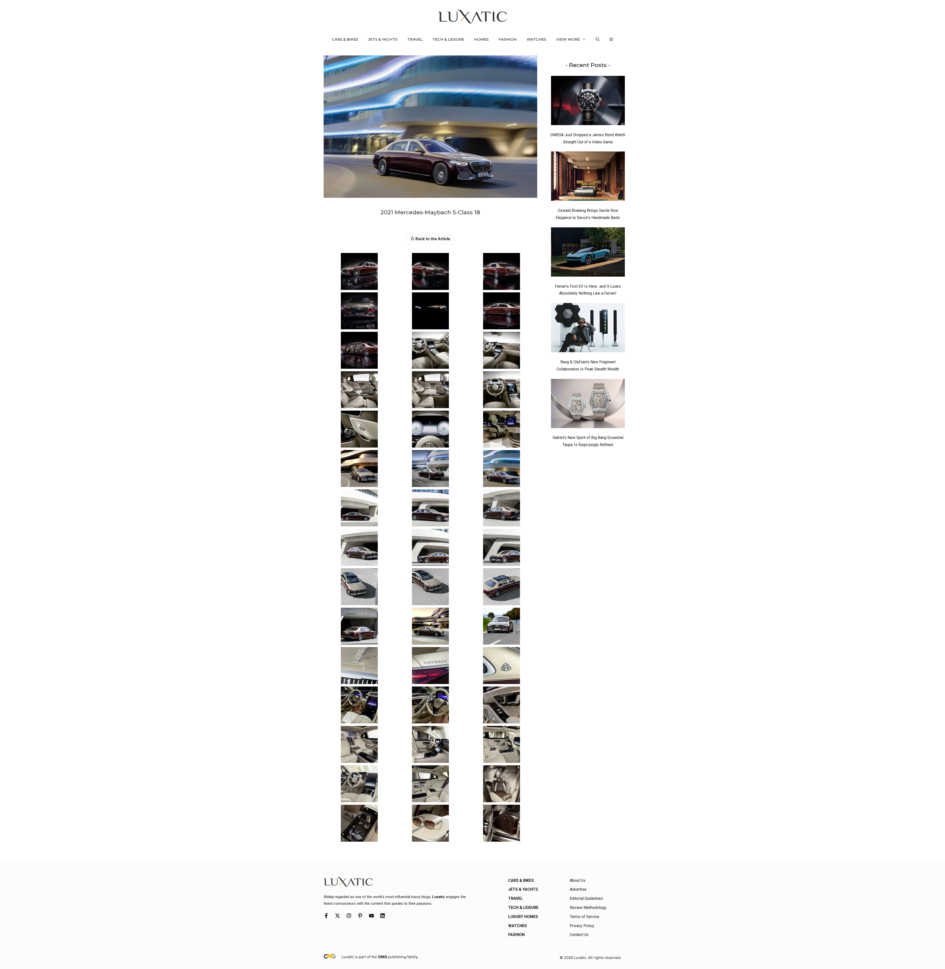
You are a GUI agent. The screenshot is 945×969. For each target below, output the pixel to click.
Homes (481, 39)
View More (568, 39)
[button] (597, 39)
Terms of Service (584, 916)
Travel (415, 39)
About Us (577, 880)
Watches (536, 39)
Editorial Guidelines (586, 898)
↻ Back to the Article (430, 238)
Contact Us (579, 934)
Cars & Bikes (345, 39)
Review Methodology (588, 907)
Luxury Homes (523, 916)
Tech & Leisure (448, 39)
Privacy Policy (582, 925)
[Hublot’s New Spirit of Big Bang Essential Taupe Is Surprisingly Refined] (588, 405)
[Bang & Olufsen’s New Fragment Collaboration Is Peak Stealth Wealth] (588, 329)
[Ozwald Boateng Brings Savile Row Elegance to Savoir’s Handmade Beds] (588, 177)
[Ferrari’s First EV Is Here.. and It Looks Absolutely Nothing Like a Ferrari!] (588, 253)
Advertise (578, 889)
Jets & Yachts (382, 39)
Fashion (508, 39)
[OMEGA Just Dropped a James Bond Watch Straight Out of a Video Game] (588, 102)
